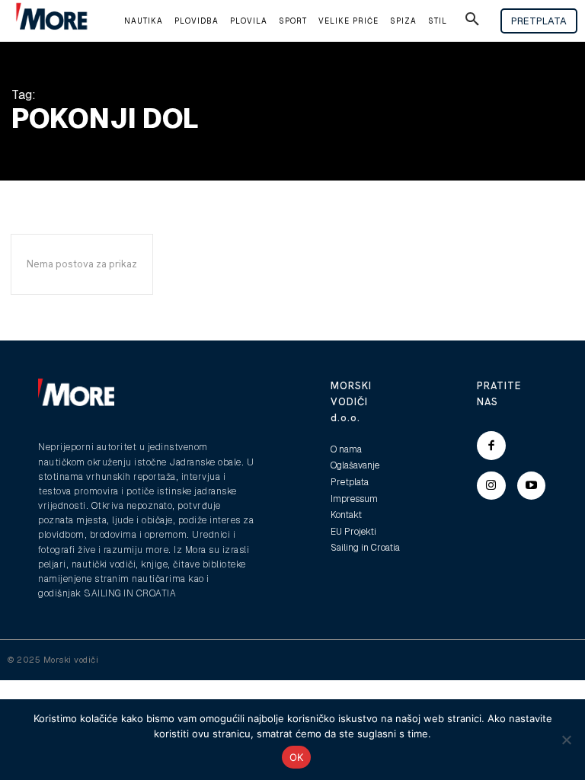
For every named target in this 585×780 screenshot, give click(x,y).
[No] (566, 739)
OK (296, 757)
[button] (472, 21)
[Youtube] (531, 486)
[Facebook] (491, 445)
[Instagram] (491, 486)
